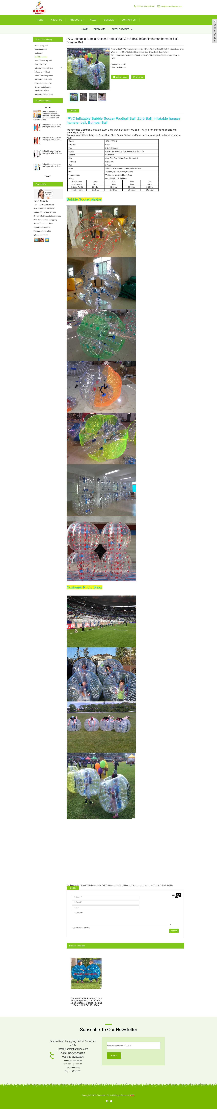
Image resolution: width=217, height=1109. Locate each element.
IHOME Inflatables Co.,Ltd (102, 1095)
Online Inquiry (121, 77)
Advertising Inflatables (43, 83)
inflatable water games (44, 76)
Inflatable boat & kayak (44, 68)
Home (40, 20)
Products (76, 20)
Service (109, 20)
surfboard (38, 53)
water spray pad (41, 45)
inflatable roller (40, 64)
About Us (56, 20)
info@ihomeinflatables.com (171, 6)
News (93, 20)
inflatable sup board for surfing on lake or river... (52, 126)
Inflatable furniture (42, 91)
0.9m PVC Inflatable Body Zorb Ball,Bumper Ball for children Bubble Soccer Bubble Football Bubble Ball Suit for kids (127, 885)
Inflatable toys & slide (43, 79)
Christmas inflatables (43, 87)
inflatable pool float (42, 72)
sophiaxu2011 (45, 227)
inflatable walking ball (43, 61)
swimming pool (41, 49)
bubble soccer (120, 29)
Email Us (139, 77)
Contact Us (129, 20)
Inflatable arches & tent (44, 94)
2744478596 (43, 235)
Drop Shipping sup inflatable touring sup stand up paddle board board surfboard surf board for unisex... (46, 115)
